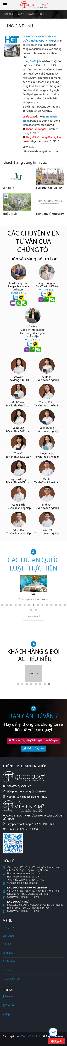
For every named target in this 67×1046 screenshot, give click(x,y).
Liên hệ (7, 944)
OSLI (33, 595)
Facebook (10, 996)
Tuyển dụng (9, 961)
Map (7, 1014)
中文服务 (56, 1041)
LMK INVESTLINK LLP (49, 188)
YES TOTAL (9, 188)
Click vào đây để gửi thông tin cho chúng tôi (34, 740)
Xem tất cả (33, 617)
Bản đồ (7, 970)
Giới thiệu (8, 936)
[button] (5, 4)
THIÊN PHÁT (10, 214)
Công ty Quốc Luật (30, 1036)
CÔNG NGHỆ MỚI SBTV (50, 214)
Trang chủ (8, 927)
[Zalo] (16, 297)
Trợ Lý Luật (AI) (11, 978)
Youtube (10, 1005)
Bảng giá (8, 953)
